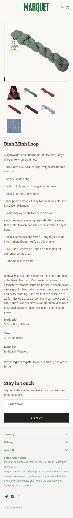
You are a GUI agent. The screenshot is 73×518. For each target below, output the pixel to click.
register (27, 362)
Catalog (8, 442)
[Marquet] (36, 7)
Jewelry (9, 434)
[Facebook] (12, 497)
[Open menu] (6, 8)
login (16, 362)
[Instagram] (18, 497)
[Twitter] (6, 497)
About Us (9, 450)
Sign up (36, 417)
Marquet (17, 507)
